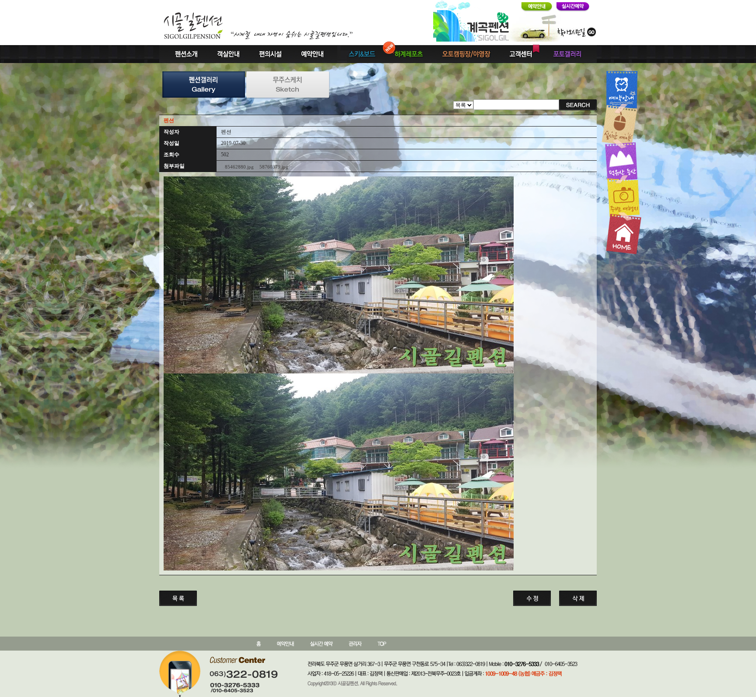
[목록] (463, 104)
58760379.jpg (273, 166)
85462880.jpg (239, 166)
